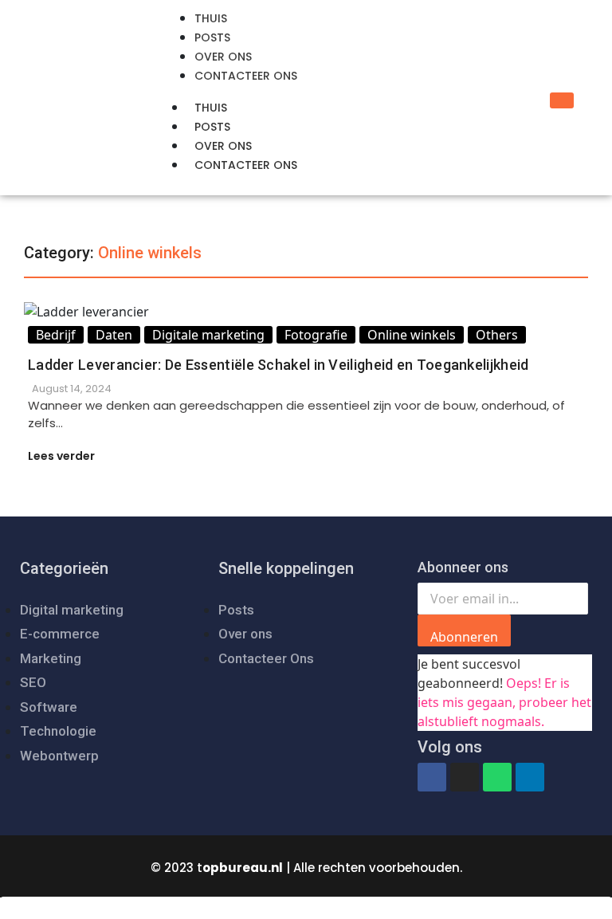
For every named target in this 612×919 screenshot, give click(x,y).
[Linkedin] (530, 777)
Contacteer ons (245, 165)
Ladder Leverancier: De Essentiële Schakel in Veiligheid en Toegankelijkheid (278, 364)
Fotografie (315, 335)
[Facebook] (432, 777)
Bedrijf (56, 335)
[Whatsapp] (497, 777)
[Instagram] (464, 777)
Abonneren (464, 637)
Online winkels (411, 335)
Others (497, 335)
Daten (114, 335)
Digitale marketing (208, 335)
